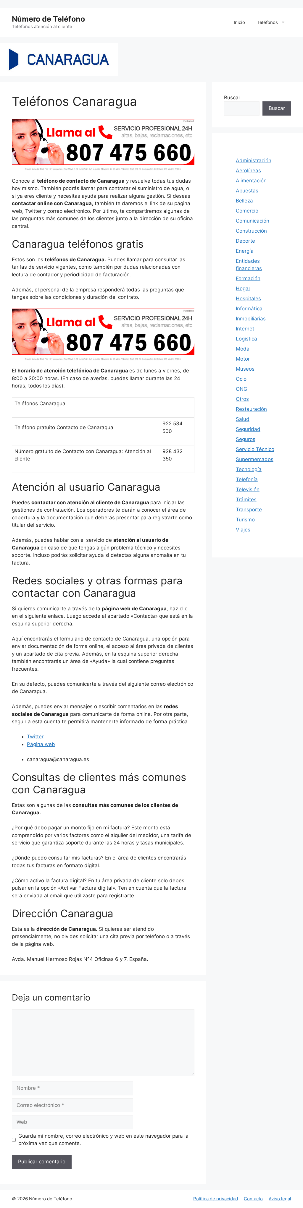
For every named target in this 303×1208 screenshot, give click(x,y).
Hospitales (248, 298)
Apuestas (247, 191)
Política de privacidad (215, 1198)
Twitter (35, 737)
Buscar (232, 97)
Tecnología (249, 469)
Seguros (245, 439)
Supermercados (254, 459)
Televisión (248, 489)
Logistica (246, 339)
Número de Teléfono (48, 18)
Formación (248, 278)
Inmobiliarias (251, 319)
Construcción (251, 231)
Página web (41, 744)
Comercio (247, 211)
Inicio (239, 22)
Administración (253, 160)
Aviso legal (280, 1198)
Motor (243, 359)
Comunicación (252, 221)
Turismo (245, 520)
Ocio (241, 379)
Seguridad (248, 429)
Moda (242, 349)
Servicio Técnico (255, 449)
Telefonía (247, 479)
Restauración (251, 409)
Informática (249, 309)
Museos (245, 369)
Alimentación (251, 181)
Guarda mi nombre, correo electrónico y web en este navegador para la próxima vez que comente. (103, 1140)
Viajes (243, 530)
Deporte (245, 241)
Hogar (243, 288)
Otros (242, 399)
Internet (245, 329)
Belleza (244, 201)
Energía (245, 251)
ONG (241, 389)
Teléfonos (267, 22)
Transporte (249, 510)
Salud (242, 419)
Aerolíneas (248, 171)
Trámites (246, 499)
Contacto (253, 1198)
